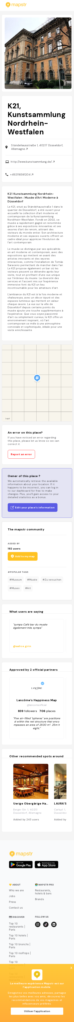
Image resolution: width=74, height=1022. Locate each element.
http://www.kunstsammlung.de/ (32, 162)
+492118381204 (20, 174)
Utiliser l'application (37, 1011)
